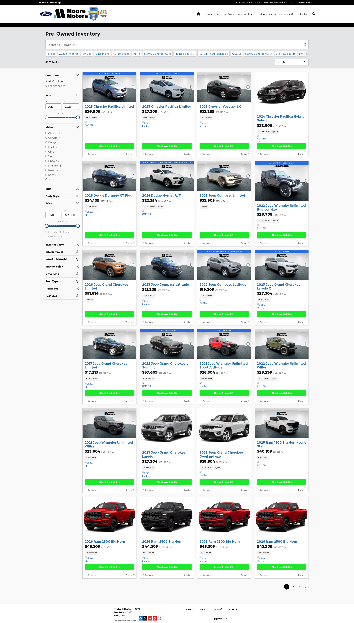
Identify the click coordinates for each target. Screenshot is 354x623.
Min (47, 101)
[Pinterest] (155, 618)
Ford (51, 53)
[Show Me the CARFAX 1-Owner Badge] (147, 124)
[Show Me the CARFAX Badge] (147, 302)
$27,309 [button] (156, 111)
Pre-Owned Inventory (234, 14)
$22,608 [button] (271, 125)
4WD (87, 53)
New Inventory (213, 14)
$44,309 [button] (157, 546)
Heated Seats (185, 53)
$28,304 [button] (214, 461)
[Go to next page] (306, 587)
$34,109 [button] (99, 200)
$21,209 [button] (156, 289)
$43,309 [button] (99, 546)
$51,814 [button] (98, 293)
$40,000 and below (157, 53)
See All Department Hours (125, 620)
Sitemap (232, 609)
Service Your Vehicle (271, 14)
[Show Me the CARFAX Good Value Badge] (147, 474)
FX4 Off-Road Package (213, 53)
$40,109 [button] (271, 451)
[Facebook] (141, 618)
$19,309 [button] (213, 289)
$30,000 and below (258, 53)
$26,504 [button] (214, 372)
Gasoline (102, 53)
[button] (109, 117)
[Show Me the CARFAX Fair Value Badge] (262, 306)
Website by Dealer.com (220, 619)
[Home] (46, 14)
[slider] (47, 117)
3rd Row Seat (285, 53)
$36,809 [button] (99, 111)
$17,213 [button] (98, 372)
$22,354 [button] (156, 200)
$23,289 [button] (214, 111)
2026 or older (68, 53)
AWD (236, 53)
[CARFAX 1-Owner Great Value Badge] (262, 138)
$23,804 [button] (99, 451)
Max (64, 101)
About (203, 609)
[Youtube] (150, 618)
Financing (253, 14)
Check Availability (109, 146)
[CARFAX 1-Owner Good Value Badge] (205, 302)
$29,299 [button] (271, 372)
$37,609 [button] (156, 372)
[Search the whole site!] (313, 14)
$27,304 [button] (271, 293)
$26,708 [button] (271, 214)
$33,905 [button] (214, 200)
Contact (189, 609)
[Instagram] (159, 618)
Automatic (121, 53)
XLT (136, 53)
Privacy (217, 609)
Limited (304, 53)
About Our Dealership (296, 14)
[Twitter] (145, 618)
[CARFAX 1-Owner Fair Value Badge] (90, 124)
